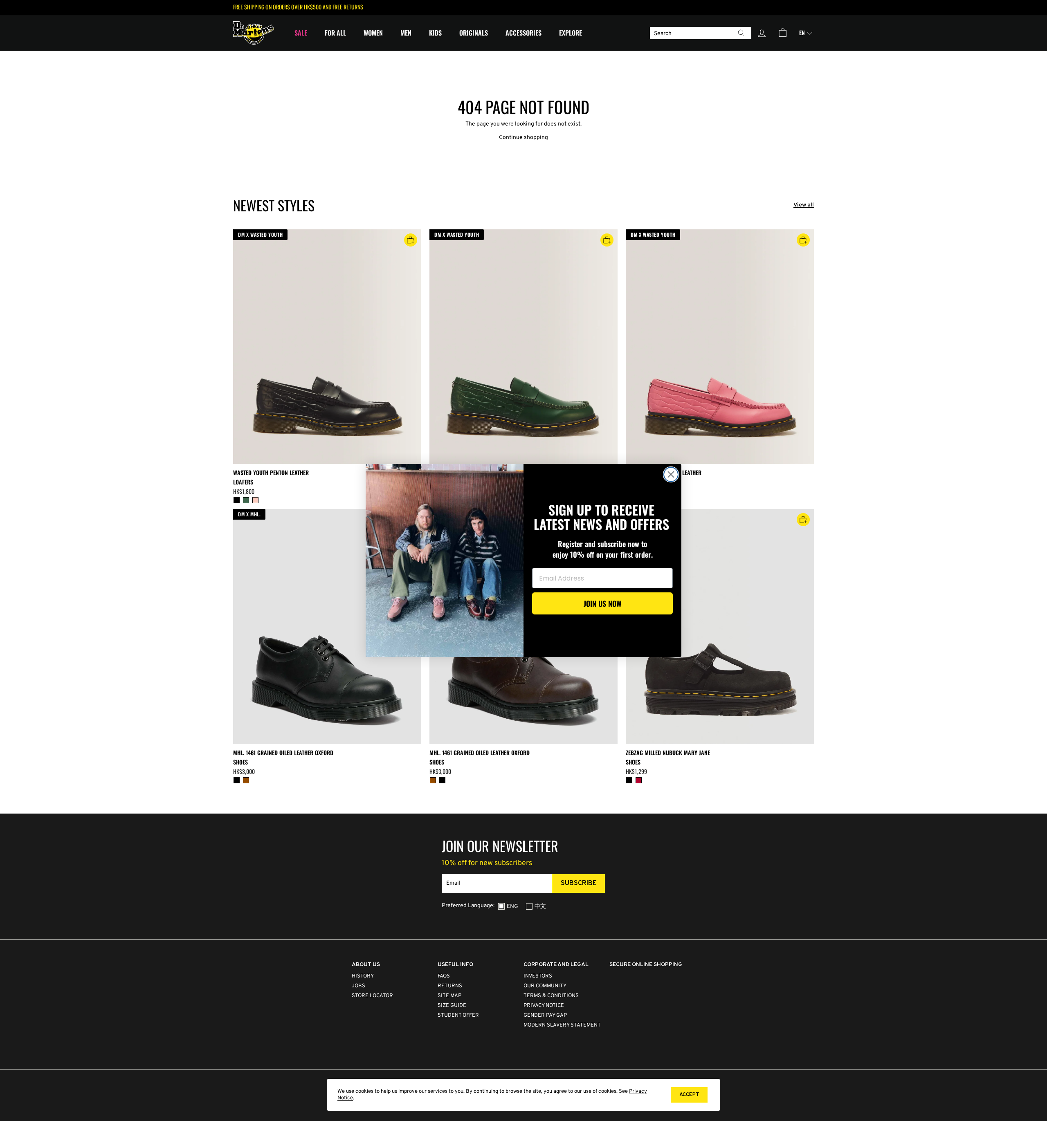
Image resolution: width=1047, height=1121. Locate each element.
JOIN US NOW (603, 603)
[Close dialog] (671, 474)
